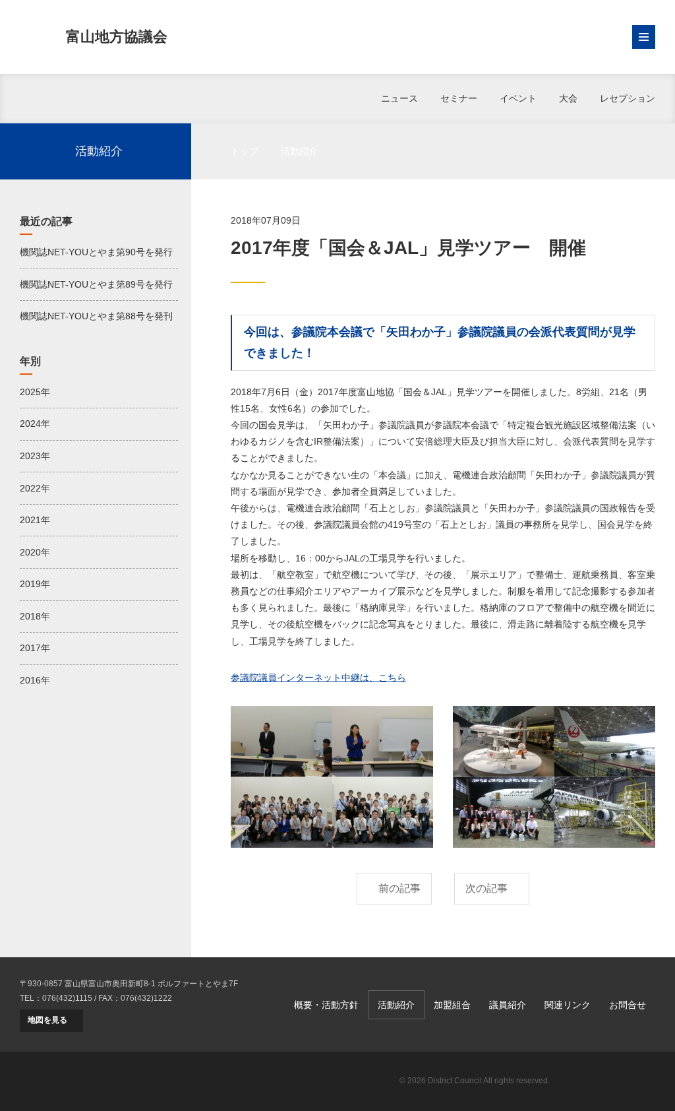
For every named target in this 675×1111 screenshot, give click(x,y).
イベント (518, 98)
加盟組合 (452, 1005)
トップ (244, 151)
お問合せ (627, 1005)
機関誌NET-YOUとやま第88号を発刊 (96, 316)
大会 (568, 98)
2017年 (35, 648)
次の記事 (486, 888)
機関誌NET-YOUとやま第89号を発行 (96, 284)
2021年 (35, 520)
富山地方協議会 (116, 36)
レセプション (627, 98)
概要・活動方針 (326, 1005)
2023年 (35, 456)
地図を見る (47, 1020)
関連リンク (567, 1005)
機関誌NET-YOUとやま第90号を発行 (96, 252)
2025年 (35, 392)
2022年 (35, 488)
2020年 (35, 552)
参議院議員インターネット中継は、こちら (318, 677)
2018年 (35, 616)
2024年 (35, 423)
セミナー (458, 98)
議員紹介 (507, 1005)
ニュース (399, 98)
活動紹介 (299, 151)
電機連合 (609, 1081)
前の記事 (399, 888)
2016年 (35, 680)
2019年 (35, 584)
